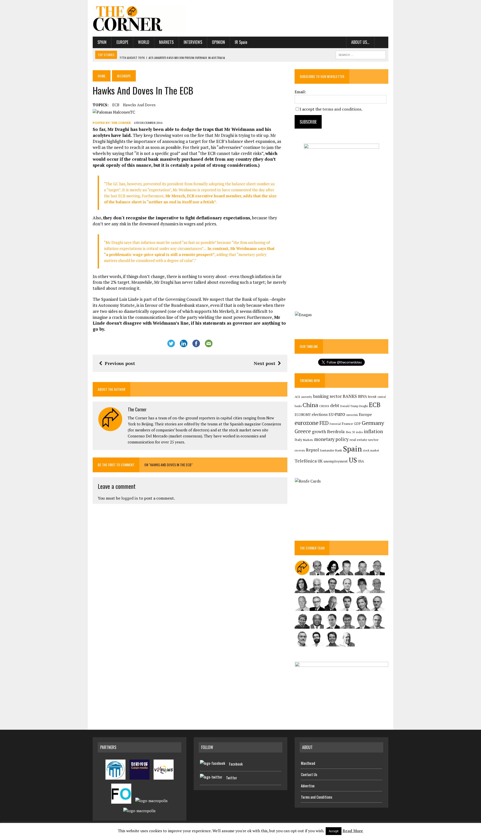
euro (339, 414)
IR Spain (241, 42)
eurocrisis (352, 415)
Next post (264, 363)
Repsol (312, 450)
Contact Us (309, 774)
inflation (373, 431)
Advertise (308, 785)
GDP (357, 424)
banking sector (327, 396)
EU (331, 414)
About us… (360, 42)
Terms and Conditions (316, 797)
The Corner (121, 123)
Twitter (231, 777)
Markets (166, 42)
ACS (297, 397)
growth (319, 431)
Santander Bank (331, 450)
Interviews (193, 42)
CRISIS (324, 406)
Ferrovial (335, 424)
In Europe (124, 75)
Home (101, 75)
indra (359, 432)
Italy (298, 439)
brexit (372, 396)
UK (320, 460)
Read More (352, 830)
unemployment (336, 461)
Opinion (218, 42)
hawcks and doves (139, 104)
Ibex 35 (350, 432)
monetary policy (331, 439)
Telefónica (306, 461)
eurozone (306, 423)
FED (324, 423)
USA (361, 461)
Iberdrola (336, 431)
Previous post (120, 363)
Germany (373, 422)
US (353, 459)
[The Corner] (139, 18)
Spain (101, 42)
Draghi (363, 406)
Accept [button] (333, 831)
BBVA (362, 396)
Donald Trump (349, 406)
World (143, 42)
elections (320, 414)
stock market (371, 450)
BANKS (350, 396)
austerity (306, 397)
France (347, 423)
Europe (122, 42)
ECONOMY (303, 415)
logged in (129, 498)
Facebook (236, 764)
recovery (300, 450)
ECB (115, 104)
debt (334, 405)
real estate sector (364, 439)
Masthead (308, 763)
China (310, 405)
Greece (303, 431)
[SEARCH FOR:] (361, 54)
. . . (381, 42)
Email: (300, 92)
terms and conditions (341, 109)
